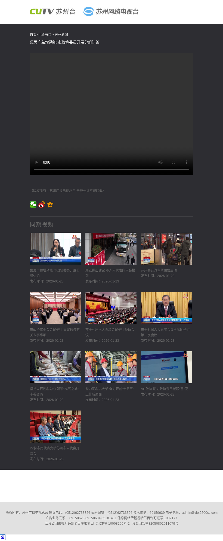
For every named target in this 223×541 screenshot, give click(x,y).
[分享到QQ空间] (50, 204)
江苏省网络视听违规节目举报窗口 (69, 524)
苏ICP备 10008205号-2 (112, 524)
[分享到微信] (33, 204)
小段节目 (44, 35)
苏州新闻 (61, 35)
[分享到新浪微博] (41, 204)
